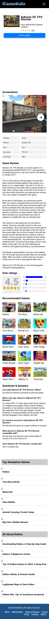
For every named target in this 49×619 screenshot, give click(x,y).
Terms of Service (32, 612)
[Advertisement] (24, 64)
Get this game (24, 35)
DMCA (43, 614)
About (7, 612)
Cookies (35, 614)
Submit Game (17, 612)
